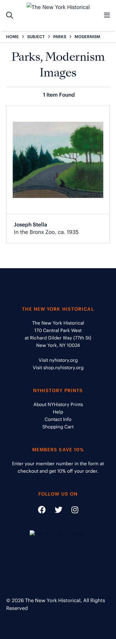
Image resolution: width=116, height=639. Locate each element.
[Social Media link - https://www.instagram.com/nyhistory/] (71, 511)
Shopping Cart (58, 427)
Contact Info (58, 419)
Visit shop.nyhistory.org (58, 367)
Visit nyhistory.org (58, 360)
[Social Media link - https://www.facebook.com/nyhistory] (42, 511)
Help (58, 412)
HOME (12, 36)
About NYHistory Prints (58, 404)
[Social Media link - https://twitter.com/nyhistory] (54, 511)
